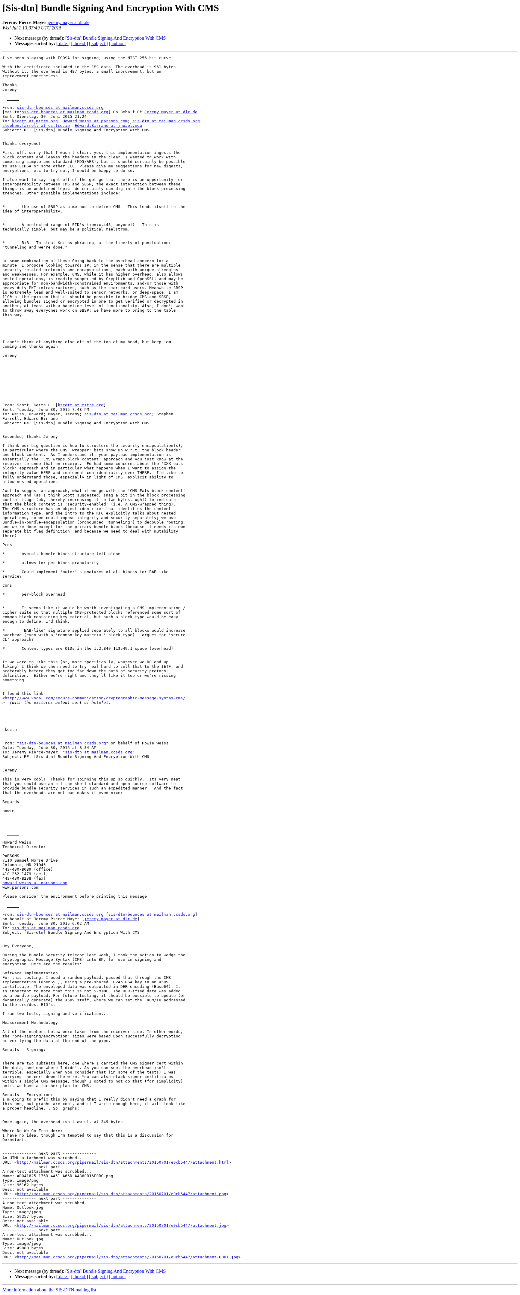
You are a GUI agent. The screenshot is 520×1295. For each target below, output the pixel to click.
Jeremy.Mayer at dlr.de (170, 112)
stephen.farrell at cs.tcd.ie (36, 125)
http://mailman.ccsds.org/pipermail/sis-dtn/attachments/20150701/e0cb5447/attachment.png (121, 1194)
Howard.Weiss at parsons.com (95, 121)
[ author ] (117, 43)
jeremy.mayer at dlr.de (68, 22)
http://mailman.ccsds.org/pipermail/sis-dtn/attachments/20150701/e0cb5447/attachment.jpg (121, 1225)
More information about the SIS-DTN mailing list (49, 1289)
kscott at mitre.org (35, 121)
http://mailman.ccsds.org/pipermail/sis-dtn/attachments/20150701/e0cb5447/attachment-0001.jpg (127, 1257)
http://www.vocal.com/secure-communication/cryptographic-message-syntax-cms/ (95, 698)
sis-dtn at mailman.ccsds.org (166, 121)
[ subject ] (98, 43)
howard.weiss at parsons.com (34, 883)
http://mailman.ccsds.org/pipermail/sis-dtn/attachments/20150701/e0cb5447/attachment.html (123, 1162)
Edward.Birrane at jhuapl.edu (108, 125)
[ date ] (63, 43)
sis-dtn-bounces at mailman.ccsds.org (60, 107)
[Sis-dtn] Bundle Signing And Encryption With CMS (115, 38)
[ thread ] (79, 43)
